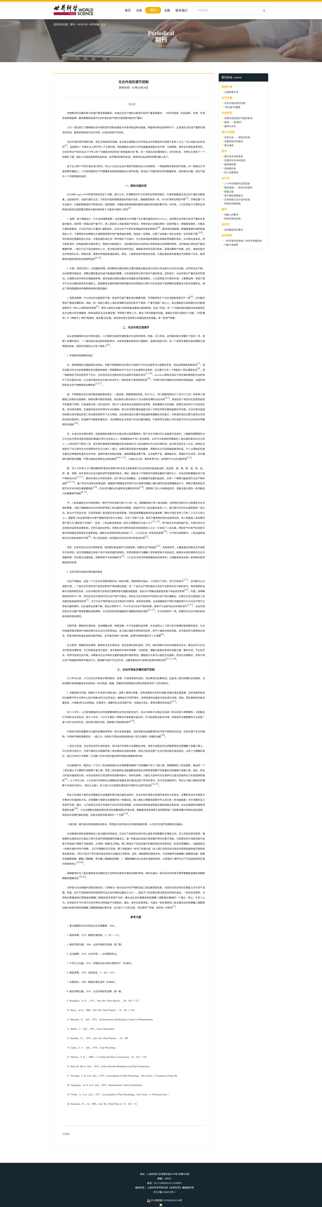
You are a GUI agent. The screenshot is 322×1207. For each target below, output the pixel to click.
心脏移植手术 (231, 92)
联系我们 (181, 10)
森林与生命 (230, 126)
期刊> (73, 24)
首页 (128, 10)
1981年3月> (83, 24)
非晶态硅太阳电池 (233, 141)
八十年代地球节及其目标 (237, 183)
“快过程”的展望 (232, 107)
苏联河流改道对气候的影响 (238, 118)
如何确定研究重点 (233, 230)
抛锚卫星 (229, 191)
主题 (167, 10)
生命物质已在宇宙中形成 (237, 199)
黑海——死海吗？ (233, 122)
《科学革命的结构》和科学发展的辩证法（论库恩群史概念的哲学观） (260, 241)
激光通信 (229, 145)
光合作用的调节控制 (234, 103)
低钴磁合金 (230, 168)
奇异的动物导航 (232, 203)
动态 (139, 10)
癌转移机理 (230, 164)
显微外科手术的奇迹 (234, 160)
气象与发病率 (231, 245)
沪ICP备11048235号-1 (164, 1192)
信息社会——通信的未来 (237, 137)
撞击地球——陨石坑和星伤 (238, 187)
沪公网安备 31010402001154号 (166, 1200)
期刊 (153, 10)
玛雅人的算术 (231, 214)
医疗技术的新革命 (233, 156)
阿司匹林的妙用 (232, 218)
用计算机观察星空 (233, 195)
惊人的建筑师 (231, 172)
